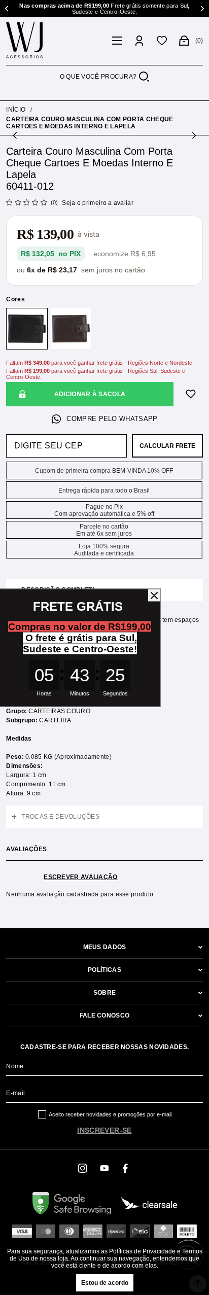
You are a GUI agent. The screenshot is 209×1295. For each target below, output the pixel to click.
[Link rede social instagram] (83, 1168)
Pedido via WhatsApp (104, 419)
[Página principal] (56, 40)
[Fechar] (154, 595)
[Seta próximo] (193, 135)
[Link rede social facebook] (126, 1168)
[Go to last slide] (8, 9)
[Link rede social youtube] (104, 1168)
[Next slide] (201, 9)
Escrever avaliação (80, 877)
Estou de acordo (104, 1282)
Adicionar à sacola (89, 394)
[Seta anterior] (16, 135)
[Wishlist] (162, 41)
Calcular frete (167, 445)
